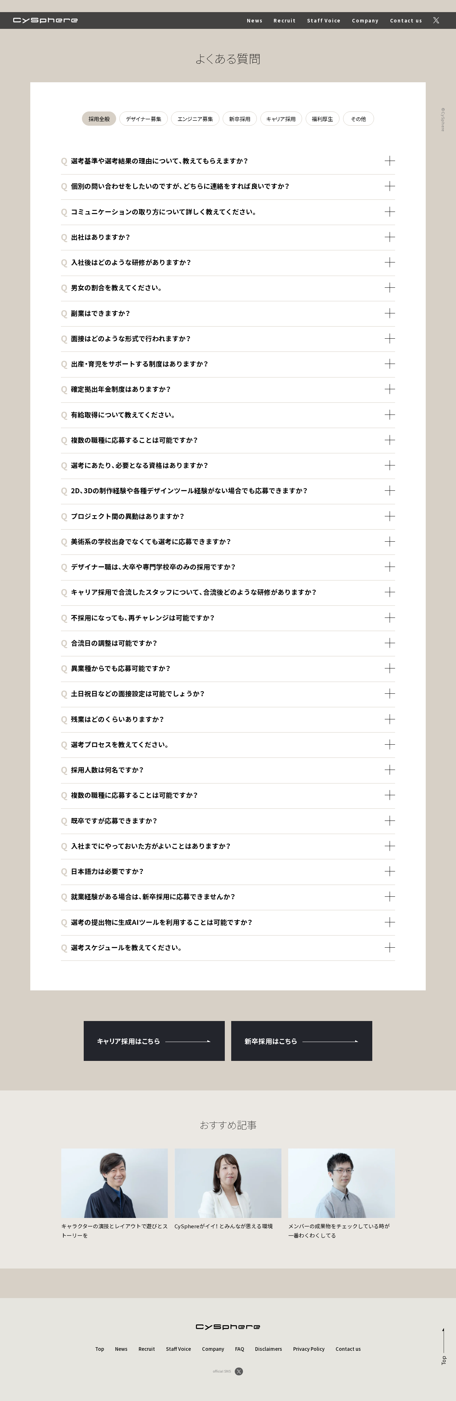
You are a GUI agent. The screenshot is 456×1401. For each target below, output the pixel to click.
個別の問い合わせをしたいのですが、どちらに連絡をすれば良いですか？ (175, 185)
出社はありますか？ (95, 236)
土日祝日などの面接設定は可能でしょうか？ (132, 693)
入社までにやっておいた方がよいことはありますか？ (145, 845)
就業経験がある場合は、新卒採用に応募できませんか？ (148, 896)
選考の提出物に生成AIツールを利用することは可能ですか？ (156, 922)
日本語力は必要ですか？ (102, 871)
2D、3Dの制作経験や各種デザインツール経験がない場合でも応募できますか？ (184, 490)
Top (99, 1348)
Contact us (406, 20)
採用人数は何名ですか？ (102, 769)
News (255, 20)
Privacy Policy (309, 1348)
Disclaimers (268, 1348)
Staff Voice (324, 20)
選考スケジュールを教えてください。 (122, 947)
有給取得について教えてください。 (118, 414)
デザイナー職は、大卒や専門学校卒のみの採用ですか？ (148, 566)
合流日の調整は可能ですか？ (109, 642)
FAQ (239, 1348)
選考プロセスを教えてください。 (115, 744)
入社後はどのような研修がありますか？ (126, 262)
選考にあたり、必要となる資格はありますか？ (134, 465)
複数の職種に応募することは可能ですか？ (129, 439)
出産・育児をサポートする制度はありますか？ (134, 363)
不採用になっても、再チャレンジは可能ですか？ (137, 617)
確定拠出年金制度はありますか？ (116, 388)
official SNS (222, 1371)
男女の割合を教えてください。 (112, 287)
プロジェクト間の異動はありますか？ (122, 516)
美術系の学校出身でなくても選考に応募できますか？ (146, 541)
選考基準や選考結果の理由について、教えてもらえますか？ (154, 160)
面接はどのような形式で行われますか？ (126, 338)
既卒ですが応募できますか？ (109, 820)
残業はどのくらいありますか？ (112, 719)
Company (365, 20)
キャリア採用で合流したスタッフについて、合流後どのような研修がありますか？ (188, 591)
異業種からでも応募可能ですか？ (115, 668)
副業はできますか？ (95, 313)
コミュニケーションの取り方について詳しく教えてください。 (159, 211)
